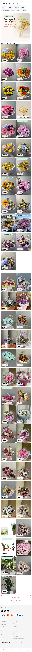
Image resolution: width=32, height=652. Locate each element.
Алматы (13, 642)
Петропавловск (25, 642)
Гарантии (3, 621)
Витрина (23, 7)
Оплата (15, 621)
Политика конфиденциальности (16, 637)
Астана (18, 642)
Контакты (3, 633)
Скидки (13, 10)
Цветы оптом (16, 635)
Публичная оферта (15, 627)
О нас (2, 635)
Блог (2, 636)
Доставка (15, 623)
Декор (24, 10)
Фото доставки (3, 623)
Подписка (19, 10)
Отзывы (3, 626)
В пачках (17, 7)
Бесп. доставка (5, 10)
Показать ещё (16, 597)
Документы (16, 633)
